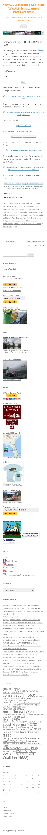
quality (11, 716)
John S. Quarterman (31, 212)
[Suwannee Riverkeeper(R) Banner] (30, 537)
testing (9, 738)
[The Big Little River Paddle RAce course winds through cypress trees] (23, 98)
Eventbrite (6, 557)
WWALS (17, 224)
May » (39, 793)
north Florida (33, 215)
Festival (14, 699)
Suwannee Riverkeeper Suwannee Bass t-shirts (12, 485)
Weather (33, 741)
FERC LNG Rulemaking (12, 359)
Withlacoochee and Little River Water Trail (22, 744)
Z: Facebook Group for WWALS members (20, 575)
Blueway (17, 692)
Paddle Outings (9, 276)
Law (7, 707)
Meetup (13, 567)
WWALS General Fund (12, 393)
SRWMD (22, 727)
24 (15, 787)
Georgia (20, 212)
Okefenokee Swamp (11, 714)
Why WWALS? (9, 242)
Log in (5, 807)
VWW (35, 738)
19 (27, 784)
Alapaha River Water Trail (15, 691)
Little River (11, 215)
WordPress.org (8, 816)
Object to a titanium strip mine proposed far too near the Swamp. (17, 351)
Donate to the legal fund (13, 457)
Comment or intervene (12, 380)
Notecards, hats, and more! (14, 502)
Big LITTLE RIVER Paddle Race (23, 206)
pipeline (37, 714)
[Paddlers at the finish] (23, 126)
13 (33, 781)
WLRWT (9, 751)
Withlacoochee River (20, 748)
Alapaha (10, 206)
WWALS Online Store (11, 490)
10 (15, 781)
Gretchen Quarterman (30, 703)
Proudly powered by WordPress (13, 831)
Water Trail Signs (10, 403)
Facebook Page (11, 561)
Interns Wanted (9, 269)
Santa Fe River (35, 722)
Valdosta (22, 738)
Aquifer (33, 691)
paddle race (7, 218)
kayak (41, 212)
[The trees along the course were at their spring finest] (23, 151)
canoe (14, 209)
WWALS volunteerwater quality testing (11, 309)
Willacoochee (32, 221)
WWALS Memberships (12, 291)
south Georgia (13, 221)
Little (5, 215)
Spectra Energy (10, 727)
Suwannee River (28, 729)
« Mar (5, 793)
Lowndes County (22, 215)
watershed (23, 221)
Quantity (25, 717)
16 (9, 784)
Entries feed (7, 810)
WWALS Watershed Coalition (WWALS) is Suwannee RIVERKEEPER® (23, 8)
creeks (40, 696)
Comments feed (8, 813)
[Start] (23, 82)
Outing (23, 203)
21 (39, 784)
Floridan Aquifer (10, 700)
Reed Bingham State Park (21, 218)
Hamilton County (10, 705)
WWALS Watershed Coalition (30, 224)
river (32, 218)
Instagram (9, 565)
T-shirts (6, 462)
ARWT (7, 693)
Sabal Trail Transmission (15, 722)
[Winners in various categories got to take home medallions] (23, 184)
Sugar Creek (9, 729)
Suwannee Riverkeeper (21, 734)
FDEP (6, 699)
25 (21, 787)
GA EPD (22, 700)
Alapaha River (12, 688)
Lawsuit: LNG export (11, 433)
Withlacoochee (8, 224)
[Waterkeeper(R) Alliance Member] (9, 543)
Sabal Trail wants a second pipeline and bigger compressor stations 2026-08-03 (23, 611)
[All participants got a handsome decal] (23, 137)
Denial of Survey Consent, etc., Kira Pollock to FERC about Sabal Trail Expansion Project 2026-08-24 (23, 631)
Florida (24, 698)
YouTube (9, 571)
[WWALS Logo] (12, 537)
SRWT (30, 727)
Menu (23, 26)
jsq (16, 227)
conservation (22, 209)
